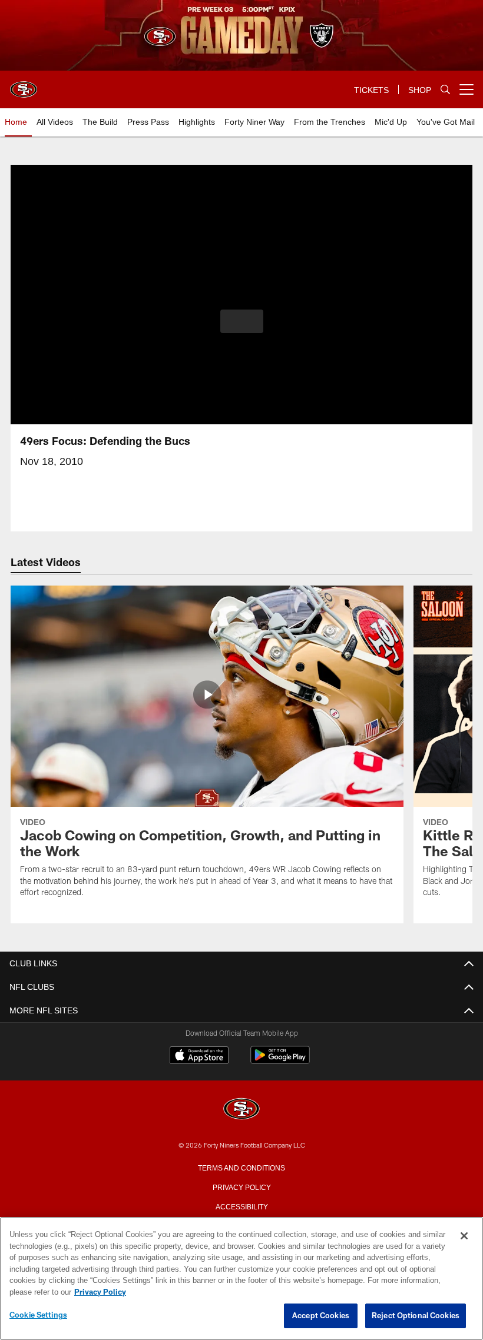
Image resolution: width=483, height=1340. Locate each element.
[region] (241, 1279)
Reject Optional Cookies (415, 1316)
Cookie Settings (38, 1315)
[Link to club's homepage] (23, 84)
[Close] (464, 1236)
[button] (241, 321)
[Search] (445, 90)
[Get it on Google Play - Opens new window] (280, 1060)
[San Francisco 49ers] (241, 1109)
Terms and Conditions (241, 1167)
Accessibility (241, 1206)
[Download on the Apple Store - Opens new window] (199, 1056)
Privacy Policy (241, 1186)
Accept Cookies (320, 1316)
